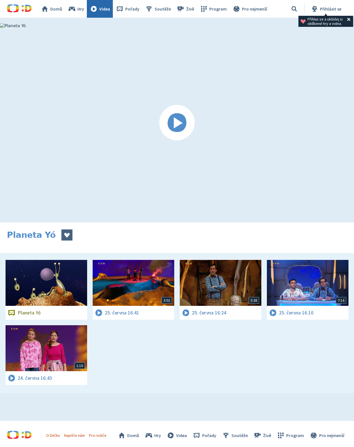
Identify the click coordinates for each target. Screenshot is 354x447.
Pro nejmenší (254, 9)
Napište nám (74, 435)
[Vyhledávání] (294, 9)
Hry (80, 9)
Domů (56, 9)
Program (218, 9)
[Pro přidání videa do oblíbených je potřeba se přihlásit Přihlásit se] (66, 235)
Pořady (132, 9)
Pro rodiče (97, 435)
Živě (190, 9)
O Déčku (53, 435)
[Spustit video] (177, 123)
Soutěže (163, 9)
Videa (104, 9)
